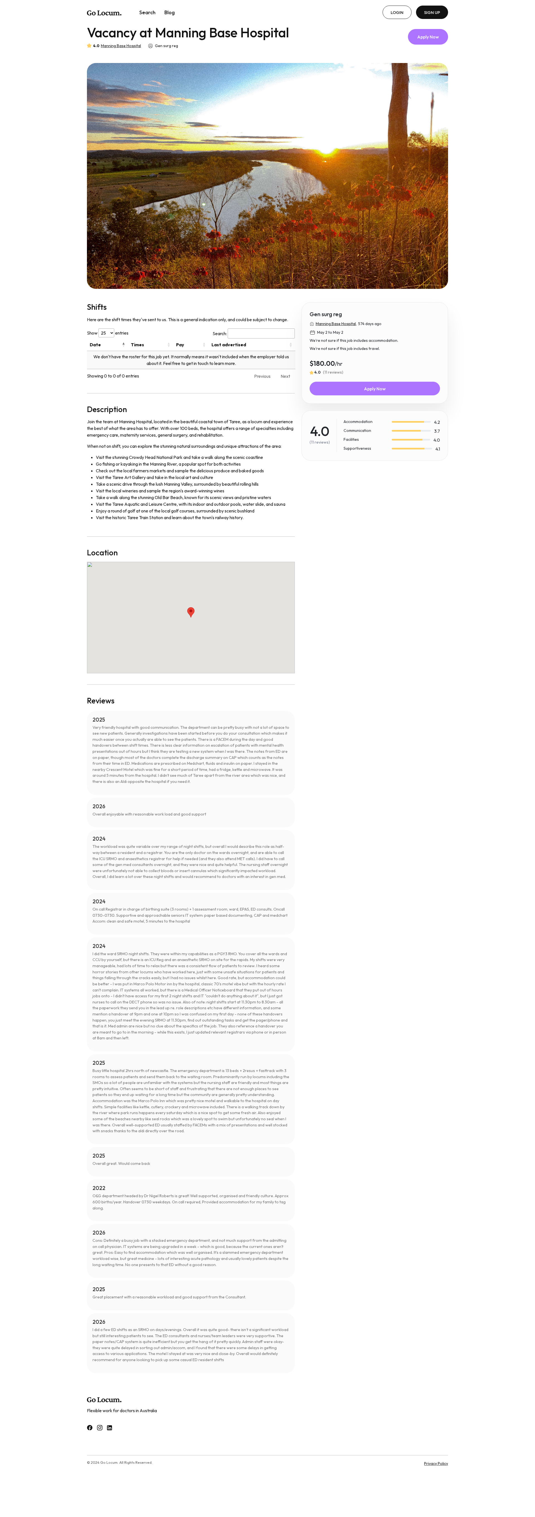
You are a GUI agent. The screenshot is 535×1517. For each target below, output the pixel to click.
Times (137, 344)
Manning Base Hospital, (336, 323)
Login (397, 12)
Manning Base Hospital (121, 45)
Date (95, 344)
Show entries (107, 333)
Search (147, 12)
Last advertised (228, 344)
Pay (180, 344)
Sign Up (432, 12)
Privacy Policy (436, 1463)
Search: (220, 333)
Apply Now (428, 37)
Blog (169, 12)
